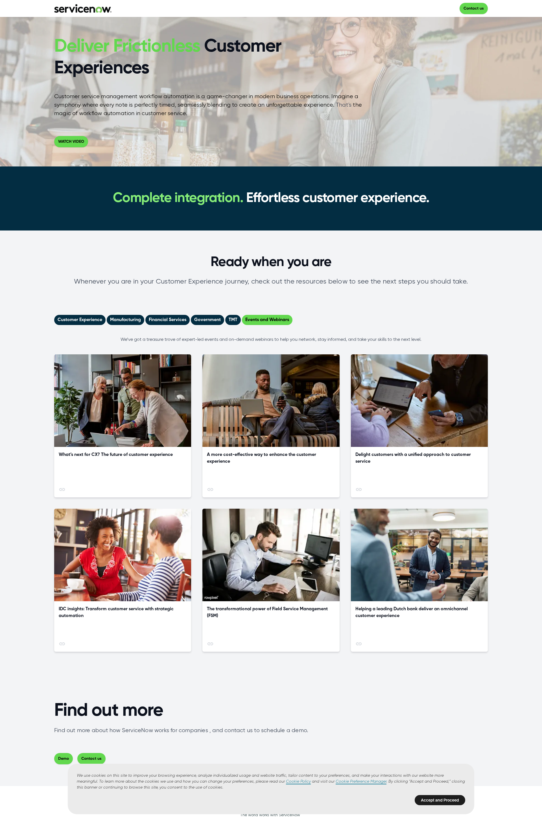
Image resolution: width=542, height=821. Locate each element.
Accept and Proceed (440, 800)
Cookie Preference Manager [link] (361, 781)
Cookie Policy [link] (298, 781)
